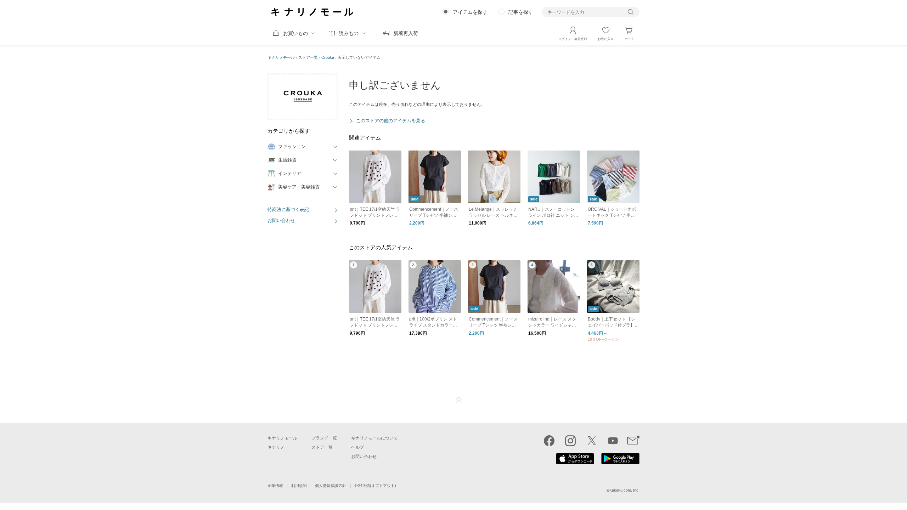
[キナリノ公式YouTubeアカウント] (613, 441)
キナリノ (276, 447)
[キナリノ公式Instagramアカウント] (570, 441)
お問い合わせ (281, 220)
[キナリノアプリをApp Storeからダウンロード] (575, 462)
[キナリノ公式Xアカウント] (592, 441)
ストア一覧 (308, 57)
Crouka (327, 57)
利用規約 (299, 485)
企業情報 (275, 485)
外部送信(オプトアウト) (375, 485)
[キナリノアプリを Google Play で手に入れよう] (620, 462)
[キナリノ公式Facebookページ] (549, 441)
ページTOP (459, 400)
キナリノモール (281, 57)
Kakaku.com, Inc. (624, 490)
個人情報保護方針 (330, 485)
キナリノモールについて (374, 438)
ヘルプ (357, 447)
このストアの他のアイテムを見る (390, 120)
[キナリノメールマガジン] (633, 441)
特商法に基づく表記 (288, 209)
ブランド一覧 (324, 438)
